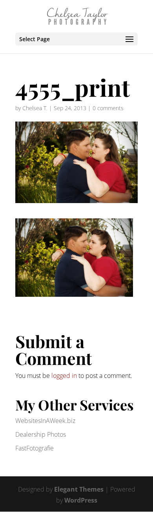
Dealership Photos (40, 434)
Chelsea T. (34, 108)
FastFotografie (34, 448)
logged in (64, 375)
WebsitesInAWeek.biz (45, 420)
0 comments (108, 108)
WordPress (80, 500)
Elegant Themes (79, 489)
